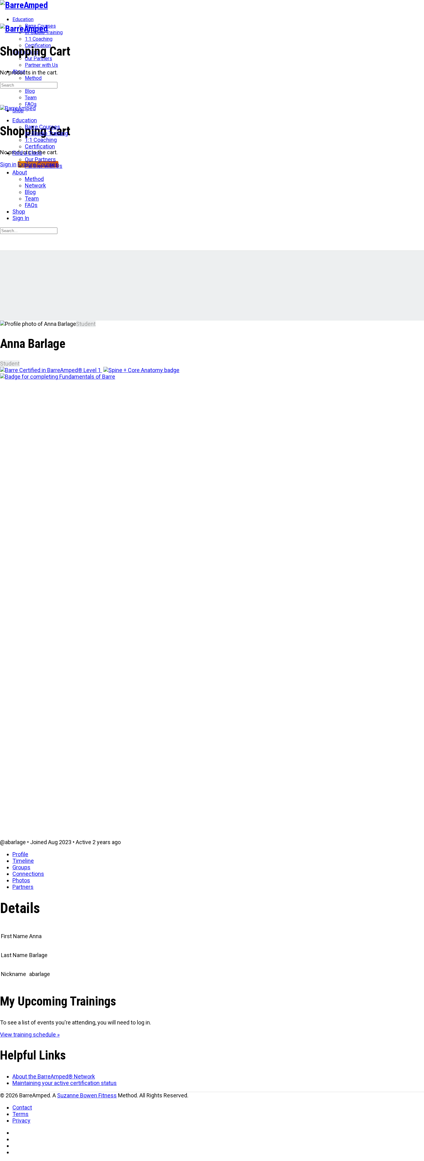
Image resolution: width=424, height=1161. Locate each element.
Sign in (8, 164)
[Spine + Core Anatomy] (141, 370)
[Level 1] (51, 370)
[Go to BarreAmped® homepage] (24, 5)
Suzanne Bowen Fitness (87, 1095)
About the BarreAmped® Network (53, 1076)
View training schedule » (30, 1034)
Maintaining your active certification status (64, 1083)
